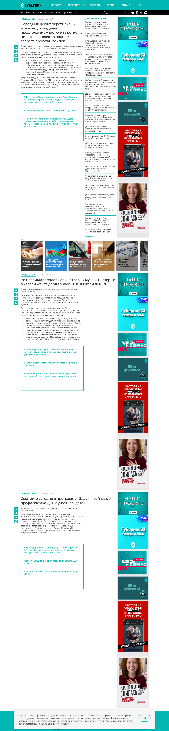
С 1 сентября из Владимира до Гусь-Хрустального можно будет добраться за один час (99, 178)
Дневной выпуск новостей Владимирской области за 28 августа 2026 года (98, 128)
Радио (110, 5)
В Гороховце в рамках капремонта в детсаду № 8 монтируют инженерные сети (100, 145)
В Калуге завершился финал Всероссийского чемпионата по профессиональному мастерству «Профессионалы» (100, 71)
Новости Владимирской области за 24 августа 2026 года (50, 562)
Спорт (57, 13)
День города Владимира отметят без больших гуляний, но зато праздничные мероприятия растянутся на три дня (100, 97)
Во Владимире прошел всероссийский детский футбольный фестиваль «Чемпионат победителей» (97, 25)
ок (144, 718)
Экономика (26, 13)
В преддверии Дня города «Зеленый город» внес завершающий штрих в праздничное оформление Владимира (97, 45)
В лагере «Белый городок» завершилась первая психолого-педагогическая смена (99, 107)
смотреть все (90, 237)
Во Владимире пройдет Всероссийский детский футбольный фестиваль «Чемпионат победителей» (97, 221)
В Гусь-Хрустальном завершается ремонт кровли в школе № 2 (50, 364)
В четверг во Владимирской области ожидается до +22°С (51, 572)
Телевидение (76, 5)
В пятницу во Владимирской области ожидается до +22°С (98, 231)
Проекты (95, 5)
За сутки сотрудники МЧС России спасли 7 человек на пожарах (100, 137)
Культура (49, 13)
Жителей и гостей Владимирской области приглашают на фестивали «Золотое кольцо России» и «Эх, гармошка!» (99, 208)
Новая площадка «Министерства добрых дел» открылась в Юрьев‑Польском (100, 168)
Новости (56, 5)
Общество (37, 13)
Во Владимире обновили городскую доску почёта (50, 110)
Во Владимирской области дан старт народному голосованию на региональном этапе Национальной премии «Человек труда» (100, 84)
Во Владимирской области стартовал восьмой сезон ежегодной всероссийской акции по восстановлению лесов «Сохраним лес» (100, 157)
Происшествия (69, 13)
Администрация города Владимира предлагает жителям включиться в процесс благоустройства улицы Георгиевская (50, 352)
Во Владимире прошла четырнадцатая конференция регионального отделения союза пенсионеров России (100, 118)
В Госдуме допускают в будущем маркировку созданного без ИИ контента (100, 187)
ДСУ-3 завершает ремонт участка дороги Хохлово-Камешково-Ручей (100, 197)
